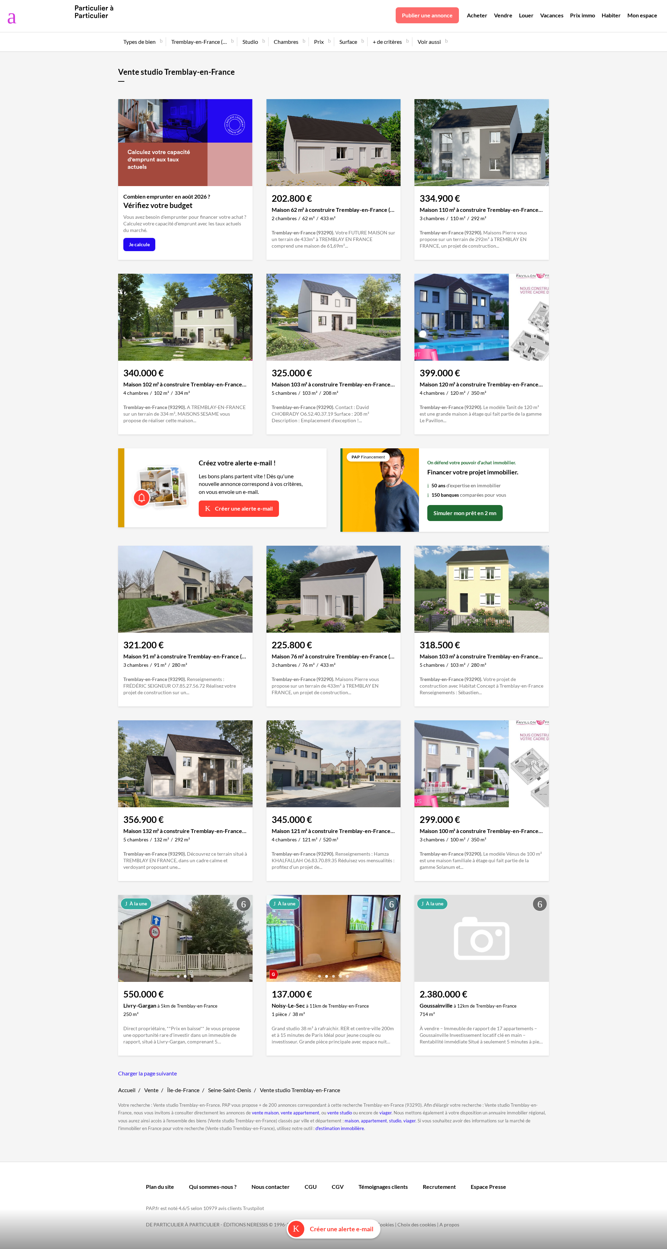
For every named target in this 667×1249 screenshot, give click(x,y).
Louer (526, 15)
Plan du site (160, 1186)
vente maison (265, 1112)
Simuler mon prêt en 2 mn (465, 513)
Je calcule (139, 244)
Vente (151, 1090)
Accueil (126, 1090)
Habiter (611, 15)
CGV (338, 1186)
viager (385, 1112)
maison (352, 1120)
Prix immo (582, 15)
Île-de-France (183, 1090)
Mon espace (642, 15)
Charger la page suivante (147, 1073)
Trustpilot (253, 1208)
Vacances (551, 15)
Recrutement (439, 1186)
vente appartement (300, 1112)
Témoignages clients (383, 1186)
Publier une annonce (427, 15)
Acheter (477, 15)
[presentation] (125, 940)
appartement (374, 1120)
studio (395, 1120)
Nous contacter (271, 1186)
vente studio (339, 1112)
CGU (311, 1186)
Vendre (503, 15)
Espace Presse (488, 1186)
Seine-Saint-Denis (229, 1090)
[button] (178, 973)
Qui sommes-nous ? (213, 1186)
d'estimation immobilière (339, 1128)
